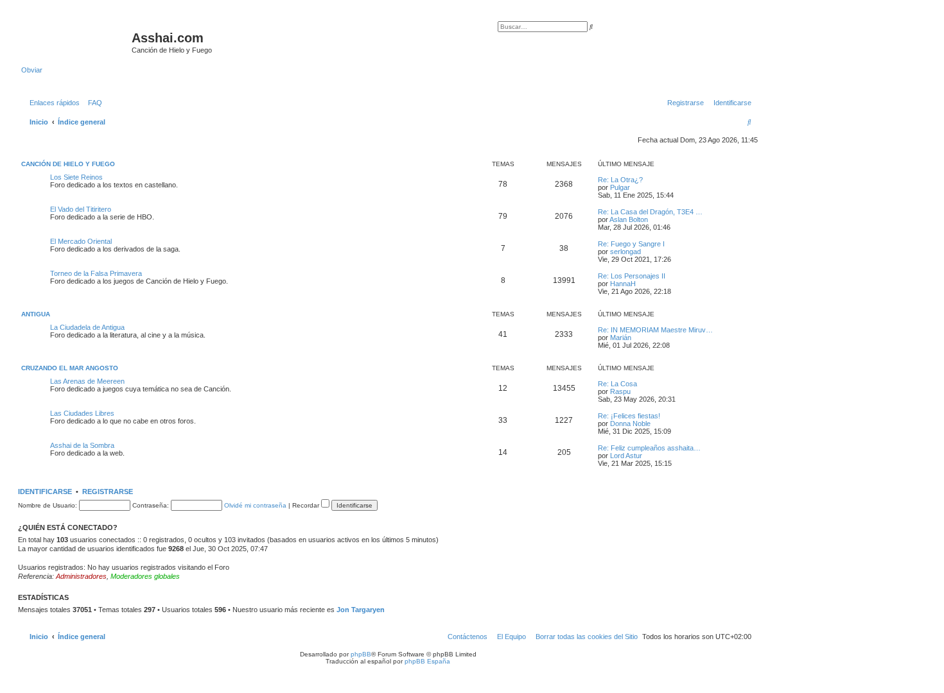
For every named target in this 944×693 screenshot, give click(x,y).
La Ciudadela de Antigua (87, 327)
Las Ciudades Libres (82, 413)
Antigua (35, 314)
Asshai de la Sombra (82, 445)
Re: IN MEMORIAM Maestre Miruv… (655, 330)
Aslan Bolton (628, 219)
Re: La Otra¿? (620, 180)
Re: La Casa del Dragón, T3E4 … (650, 212)
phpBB (361, 654)
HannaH (623, 283)
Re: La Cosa (617, 384)
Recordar (306, 505)
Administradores (81, 576)
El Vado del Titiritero (80, 209)
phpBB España (427, 661)
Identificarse (45, 491)
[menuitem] (92, 103)
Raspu (620, 391)
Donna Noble (630, 423)
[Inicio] (76, 41)
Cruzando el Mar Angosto (69, 368)
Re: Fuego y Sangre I (631, 244)
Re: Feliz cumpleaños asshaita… (649, 448)
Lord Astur (626, 455)
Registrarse (107, 491)
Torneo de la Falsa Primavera (96, 273)
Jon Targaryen (361, 609)
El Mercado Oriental (81, 241)
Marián (620, 337)
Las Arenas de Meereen (87, 381)
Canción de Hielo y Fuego (68, 163)
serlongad (625, 251)
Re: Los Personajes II (631, 276)
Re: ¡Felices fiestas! (629, 416)
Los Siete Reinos (76, 177)
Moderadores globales (145, 576)
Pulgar (620, 187)
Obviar (31, 70)
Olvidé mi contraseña (255, 505)
